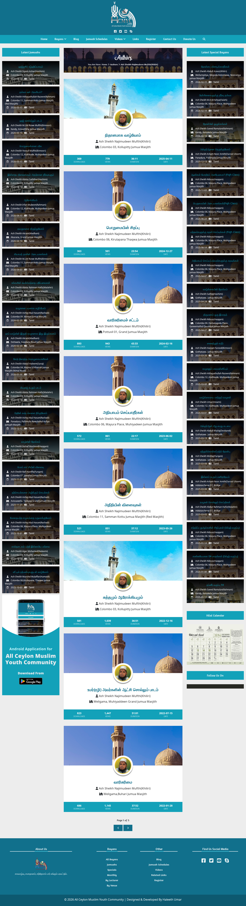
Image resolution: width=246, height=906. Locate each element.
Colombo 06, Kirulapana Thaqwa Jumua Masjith (125, 239)
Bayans (59, 39)
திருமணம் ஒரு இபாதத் (215, 314)
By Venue (112, 885)
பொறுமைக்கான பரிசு (31, 146)
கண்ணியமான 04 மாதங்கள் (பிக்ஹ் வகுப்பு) (215, 556)
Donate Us (189, 39)
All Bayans (112, 859)
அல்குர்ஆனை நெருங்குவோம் (215, 149)
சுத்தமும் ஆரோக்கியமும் (123, 597)
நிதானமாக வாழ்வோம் (123, 135)
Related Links (158, 874)
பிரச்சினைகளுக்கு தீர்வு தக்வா (215, 95)
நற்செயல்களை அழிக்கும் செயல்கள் (31, 492)
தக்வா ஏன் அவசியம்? (30, 92)
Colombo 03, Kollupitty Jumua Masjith (125, 147)
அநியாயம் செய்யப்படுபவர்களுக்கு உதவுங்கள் (215, 260)
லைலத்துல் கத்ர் (215, 343)
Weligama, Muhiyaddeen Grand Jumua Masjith (125, 702)
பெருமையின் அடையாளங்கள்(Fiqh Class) (215, 203)
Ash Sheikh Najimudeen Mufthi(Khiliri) (125, 141)
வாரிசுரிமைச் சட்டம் (123, 319)
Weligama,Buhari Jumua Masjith (125, 794)
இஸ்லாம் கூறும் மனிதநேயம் (215, 476)
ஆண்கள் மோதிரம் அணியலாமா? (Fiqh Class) (215, 174)
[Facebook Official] (115, 31)
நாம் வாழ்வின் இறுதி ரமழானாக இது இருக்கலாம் (30, 333)
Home (44, 39)
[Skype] (227, 860)
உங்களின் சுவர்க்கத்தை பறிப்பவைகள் (31, 282)
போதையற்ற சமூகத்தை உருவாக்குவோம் (31, 518)
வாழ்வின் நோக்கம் (30, 441)
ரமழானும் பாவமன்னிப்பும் (215, 368)
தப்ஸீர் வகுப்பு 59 (215, 585)
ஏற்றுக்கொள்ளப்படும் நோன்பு (215, 451)
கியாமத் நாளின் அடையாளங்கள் (31, 254)
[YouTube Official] (125, 31)
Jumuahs (112, 864)
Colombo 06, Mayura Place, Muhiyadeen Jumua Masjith (125, 424)
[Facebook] (204, 860)
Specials (111, 869)
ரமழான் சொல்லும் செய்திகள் (215, 502)
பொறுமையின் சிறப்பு (123, 227)
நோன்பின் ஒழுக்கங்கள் (215, 124)
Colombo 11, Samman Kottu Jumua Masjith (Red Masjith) (125, 517)
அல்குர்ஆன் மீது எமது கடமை (215, 426)
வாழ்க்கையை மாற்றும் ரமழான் (215, 397)
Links (136, 39)
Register (151, 39)
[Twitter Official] (120, 31)
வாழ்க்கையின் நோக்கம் (215, 289)
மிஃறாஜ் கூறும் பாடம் (30, 387)
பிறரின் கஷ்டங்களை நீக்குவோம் (30, 413)
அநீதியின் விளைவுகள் (123, 504)
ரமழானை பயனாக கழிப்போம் (31, 308)
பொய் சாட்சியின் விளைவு (30, 467)
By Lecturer (112, 880)
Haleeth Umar (172, 899)
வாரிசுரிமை (123, 782)
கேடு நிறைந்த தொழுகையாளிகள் (30, 359)
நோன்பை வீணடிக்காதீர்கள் (215, 66)
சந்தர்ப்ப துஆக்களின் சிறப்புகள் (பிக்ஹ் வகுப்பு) (215, 527)
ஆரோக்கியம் (30, 200)
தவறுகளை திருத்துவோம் (30, 228)
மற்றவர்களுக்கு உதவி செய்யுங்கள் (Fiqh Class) (215, 232)
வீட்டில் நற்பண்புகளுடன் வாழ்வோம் (30, 572)
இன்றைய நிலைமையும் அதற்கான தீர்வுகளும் (31, 174)
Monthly (112, 874)
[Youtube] (219, 860)
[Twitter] (211, 860)
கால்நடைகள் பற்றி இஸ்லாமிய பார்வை (31, 546)
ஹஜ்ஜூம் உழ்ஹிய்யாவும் (31, 66)
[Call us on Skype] (131, 31)
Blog (76, 39)
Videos (119, 39)
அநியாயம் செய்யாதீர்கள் (123, 412)
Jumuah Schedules (97, 39)
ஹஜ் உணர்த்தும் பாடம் (31, 120)
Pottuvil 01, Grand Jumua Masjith (125, 332)
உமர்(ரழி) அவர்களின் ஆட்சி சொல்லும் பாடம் (123, 689)
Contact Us (169, 39)
